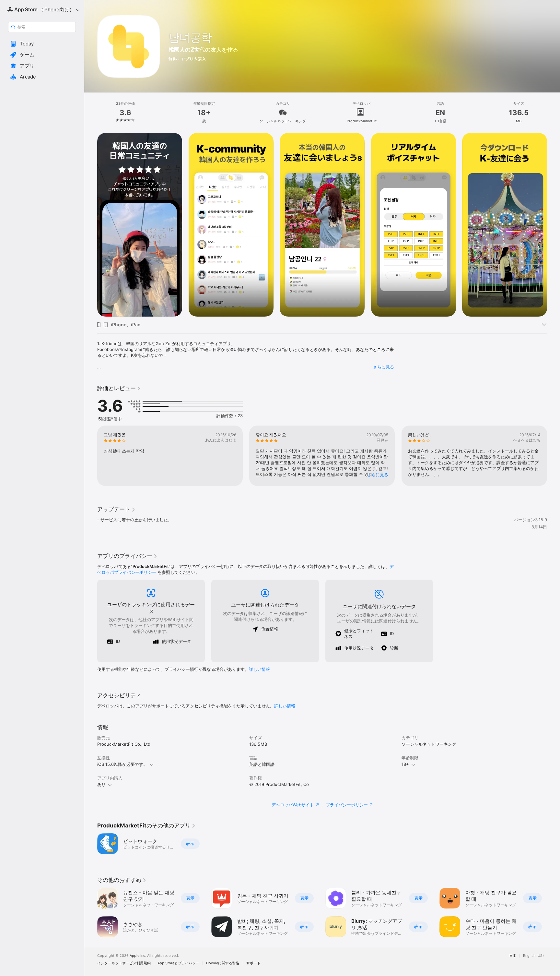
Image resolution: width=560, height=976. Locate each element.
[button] (42, 44)
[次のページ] (553, 455)
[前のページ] (90, 455)
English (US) (533, 956)
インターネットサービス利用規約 (124, 963)
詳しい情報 (259, 669)
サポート (253, 963)
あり (101, 784)
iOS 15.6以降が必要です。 (122, 764)
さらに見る (383, 366)
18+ (405, 764)
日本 (512, 956)
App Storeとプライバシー (178, 963)
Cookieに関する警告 (222, 963)
